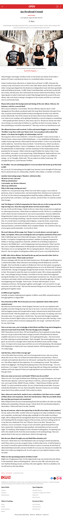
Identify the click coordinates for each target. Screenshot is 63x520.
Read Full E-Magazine (30, 71)
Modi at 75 (35, 495)
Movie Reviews (36, 506)
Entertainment (5, 509)
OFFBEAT (57, 6)
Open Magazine (37, 487)
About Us (32, 514)
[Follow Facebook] (52, 478)
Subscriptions (5, 495)
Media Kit (38, 514)
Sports (3, 511)
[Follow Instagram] (60, 478)
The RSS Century (37, 490)
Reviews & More (37, 501)
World (3, 506)
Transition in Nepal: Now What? (41, 492)
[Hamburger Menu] (2, 7)
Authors (3, 490)
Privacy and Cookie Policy (22, 514)
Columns (3, 492)
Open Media (5, 487)
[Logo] (31, 6)
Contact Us (45, 514)
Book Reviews (36, 509)
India (2, 504)
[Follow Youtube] (57, 478)
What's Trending (7, 501)
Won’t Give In (36, 497)
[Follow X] (54, 478)
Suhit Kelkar (31, 15)
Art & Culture (36, 504)
